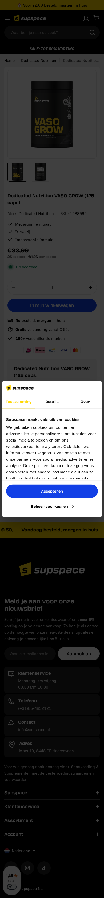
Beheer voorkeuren (49, 506)
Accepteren (52, 491)
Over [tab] (85, 401)
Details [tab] (52, 401)
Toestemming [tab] (19, 401)
